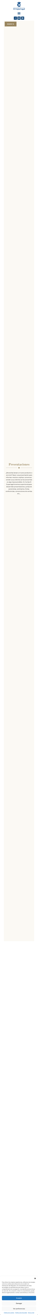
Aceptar (19, 1298)
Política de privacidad (21, 1312)
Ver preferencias (19, 1309)
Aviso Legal (31, 1312)
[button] (35, 1278)
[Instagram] (15, 18)
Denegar (19, 1303)
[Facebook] (19, 18)
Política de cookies (9, 1312)
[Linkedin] (22, 18)
